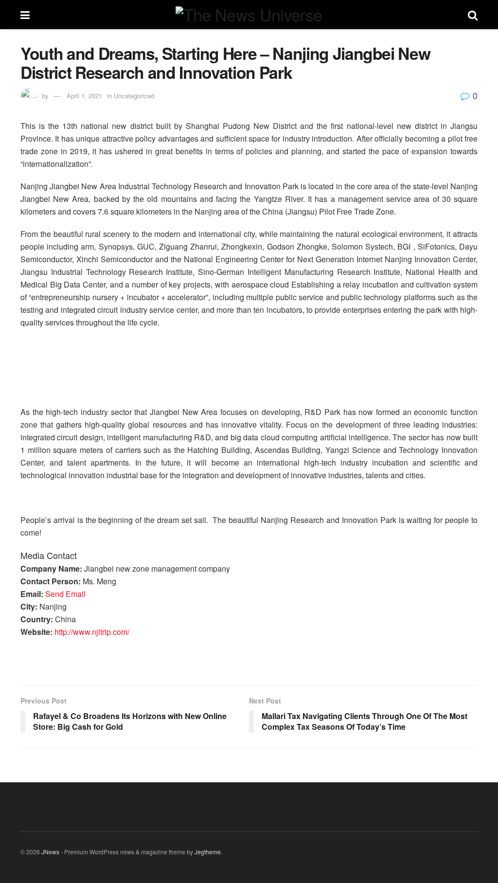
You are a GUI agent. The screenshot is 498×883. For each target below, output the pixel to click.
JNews (50, 851)
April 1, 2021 (84, 95)
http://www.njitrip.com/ (91, 631)
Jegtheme (208, 851)
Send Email (65, 593)
